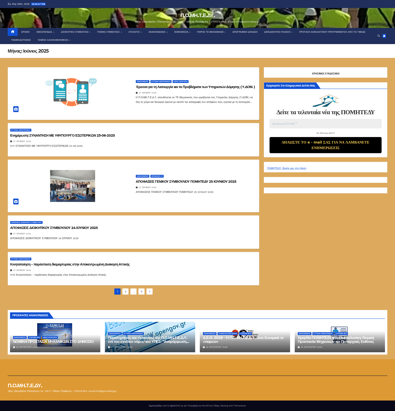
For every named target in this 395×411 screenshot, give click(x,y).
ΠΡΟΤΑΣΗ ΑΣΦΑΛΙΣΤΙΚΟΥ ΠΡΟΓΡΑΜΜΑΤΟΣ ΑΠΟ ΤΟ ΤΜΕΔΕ (332, 32)
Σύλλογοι (134, 32)
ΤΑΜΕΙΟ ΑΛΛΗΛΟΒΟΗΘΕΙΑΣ (53, 40)
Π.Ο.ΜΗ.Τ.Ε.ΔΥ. (197, 15)
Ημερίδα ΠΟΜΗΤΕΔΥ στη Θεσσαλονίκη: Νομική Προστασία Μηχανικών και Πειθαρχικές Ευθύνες (336, 339)
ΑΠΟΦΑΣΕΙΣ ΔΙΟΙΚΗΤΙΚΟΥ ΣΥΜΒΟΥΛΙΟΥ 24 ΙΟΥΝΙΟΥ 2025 (54, 228)
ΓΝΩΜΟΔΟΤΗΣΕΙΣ (21, 40)
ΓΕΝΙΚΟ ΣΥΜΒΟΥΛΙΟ (109, 32)
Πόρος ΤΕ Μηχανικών (210, 32)
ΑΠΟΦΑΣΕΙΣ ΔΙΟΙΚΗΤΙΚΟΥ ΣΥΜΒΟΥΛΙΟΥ (26, 222)
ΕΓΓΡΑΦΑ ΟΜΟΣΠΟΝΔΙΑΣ (161, 81)
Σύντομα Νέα (34, 337)
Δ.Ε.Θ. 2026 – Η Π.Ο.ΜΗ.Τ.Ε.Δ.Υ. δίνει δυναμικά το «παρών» (243, 339)
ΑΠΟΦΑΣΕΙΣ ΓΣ (157, 176)
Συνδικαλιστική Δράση (227, 333)
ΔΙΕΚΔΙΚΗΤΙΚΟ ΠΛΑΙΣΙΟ (277, 32)
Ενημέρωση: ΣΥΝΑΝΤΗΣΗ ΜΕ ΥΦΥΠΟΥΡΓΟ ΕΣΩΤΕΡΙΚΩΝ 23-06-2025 (62, 135)
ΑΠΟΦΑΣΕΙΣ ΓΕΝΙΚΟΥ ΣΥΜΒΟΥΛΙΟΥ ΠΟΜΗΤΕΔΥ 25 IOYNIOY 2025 (186, 181)
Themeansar (239, 406)
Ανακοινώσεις (157, 32)
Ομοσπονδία (44, 32)
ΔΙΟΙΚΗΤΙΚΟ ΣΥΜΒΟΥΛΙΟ (75, 32)
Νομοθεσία (181, 32)
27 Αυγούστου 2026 (122, 347)
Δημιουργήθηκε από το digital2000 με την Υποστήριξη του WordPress (181, 406)
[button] (378, 35)
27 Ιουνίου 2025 (148, 93)
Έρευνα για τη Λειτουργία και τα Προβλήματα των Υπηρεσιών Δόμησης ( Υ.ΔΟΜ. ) (195, 87)
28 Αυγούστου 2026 (27, 347)
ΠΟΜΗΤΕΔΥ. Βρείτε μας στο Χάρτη (286, 168)
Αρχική (25, 32)
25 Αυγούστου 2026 (311, 347)
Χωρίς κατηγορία (181, 81)
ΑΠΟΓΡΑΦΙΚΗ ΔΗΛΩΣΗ (245, 32)
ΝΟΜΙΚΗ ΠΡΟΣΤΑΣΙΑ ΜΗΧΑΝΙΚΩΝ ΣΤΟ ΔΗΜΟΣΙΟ (53, 341)
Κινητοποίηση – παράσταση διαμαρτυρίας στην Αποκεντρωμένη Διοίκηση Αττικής (70, 264)
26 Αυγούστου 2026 (217, 347)
